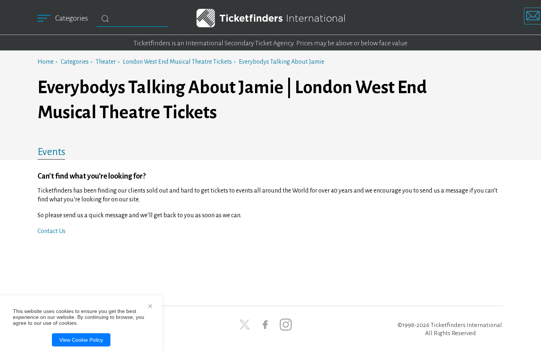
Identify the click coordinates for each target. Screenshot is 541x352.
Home (46, 62)
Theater (106, 62)
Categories (75, 62)
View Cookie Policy (81, 340)
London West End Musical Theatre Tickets (177, 62)
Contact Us (52, 231)
